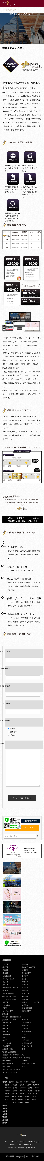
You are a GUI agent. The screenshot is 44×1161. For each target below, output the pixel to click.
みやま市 (14, 1094)
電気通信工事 (6, 1023)
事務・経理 (6, 1066)
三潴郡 (13, 1102)
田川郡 (20, 1102)
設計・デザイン (7, 1064)
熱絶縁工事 (6, 1046)
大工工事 (25, 1005)
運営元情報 (31, 1148)
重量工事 (25, 1026)
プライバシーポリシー (18, 1142)
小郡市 (7, 1094)
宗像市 (15, 1088)
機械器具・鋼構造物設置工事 (12, 1017)
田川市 (20, 1097)
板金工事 (25, 990)
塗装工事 (5, 985)
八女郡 (7, 1102)
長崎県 (4, 1108)
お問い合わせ (32, 1142)
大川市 (30, 1091)
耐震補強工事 (26, 1031)
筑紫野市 (36, 1085)
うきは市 (37, 1091)
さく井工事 (6, 1034)
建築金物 (5, 990)
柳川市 (22, 1094)
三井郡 (34, 1099)
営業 (23, 1066)
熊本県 (4, 1111)
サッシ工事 (25, 993)
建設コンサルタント (28, 1064)
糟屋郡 (27, 1099)
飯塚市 (7, 1097)
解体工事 (25, 976)
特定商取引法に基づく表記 (16, 1148)
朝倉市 (28, 1085)
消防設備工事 (26, 1023)
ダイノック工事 (7, 1011)
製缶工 (4, 1040)
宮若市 (35, 1094)
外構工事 (25, 996)
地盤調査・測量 (7, 1049)
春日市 (7, 1085)
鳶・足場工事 (26, 973)
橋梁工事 (5, 1031)
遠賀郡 (34, 1097)
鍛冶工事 (5, 973)
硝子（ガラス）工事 (9, 996)
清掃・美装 (25, 1040)
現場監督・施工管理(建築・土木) (13, 1055)
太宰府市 (14, 1085)
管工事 (24, 979)
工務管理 (25, 1061)
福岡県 (4, 1082)
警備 (23, 1049)
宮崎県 (4, 1117)
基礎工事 (5, 967)
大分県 (4, 1114)
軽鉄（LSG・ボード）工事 (30, 1002)
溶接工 (24, 1037)
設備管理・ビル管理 (9, 1020)
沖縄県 (4, 1123)
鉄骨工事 (25, 970)
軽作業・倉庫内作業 (9, 1052)
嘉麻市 (27, 1097)
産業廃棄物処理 (27, 1043)
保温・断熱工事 (27, 1008)
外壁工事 (5, 982)
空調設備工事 (26, 1011)
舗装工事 (5, 1028)
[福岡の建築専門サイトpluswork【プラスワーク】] (8, 4)
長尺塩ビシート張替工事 (10, 988)
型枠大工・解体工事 (28, 967)
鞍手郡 (27, 1102)
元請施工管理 (6, 1061)
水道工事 (5, 1026)
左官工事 (25, 982)
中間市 (26, 1082)
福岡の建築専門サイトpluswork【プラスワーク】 (19, 1156)
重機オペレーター (28, 1046)
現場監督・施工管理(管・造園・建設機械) (16, 1058)
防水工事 (25, 985)
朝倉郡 (20, 1099)
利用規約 (13, 1145)
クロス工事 (6, 1005)
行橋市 (33, 1082)
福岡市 (11, 1082)
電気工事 (25, 1020)
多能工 (4, 1037)
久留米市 (8, 1091)
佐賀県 (4, 1105)
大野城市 (8, 1088)
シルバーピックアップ (9, 1072)
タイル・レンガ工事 (9, 999)
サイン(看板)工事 (8, 993)
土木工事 (5, 964)
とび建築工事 (6, 976)
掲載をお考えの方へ (25, 1145)
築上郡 (7, 1099)
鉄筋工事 (5, 970)
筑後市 (15, 1091)
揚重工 (24, 1034)
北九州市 (19, 1082)
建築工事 (25, 964)
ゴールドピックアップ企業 (11, 1069)
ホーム (7, 1142)
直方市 (13, 1097)
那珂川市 (23, 1088)
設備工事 (5, 1014)
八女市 (28, 1094)
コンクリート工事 (8, 979)
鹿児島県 (5, 1120)
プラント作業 (6, 1043)
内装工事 (5, 1002)
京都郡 (13, 1099)
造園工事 (25, 999)
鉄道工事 (25, 1028)
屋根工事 (25, 988)
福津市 (30, 1088)
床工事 (4, 1008)
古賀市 (37, 1088)
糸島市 (22, 1085)
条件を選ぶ (29, 828)
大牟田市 (23, 1091)
